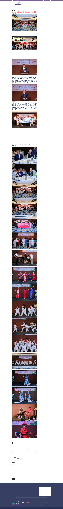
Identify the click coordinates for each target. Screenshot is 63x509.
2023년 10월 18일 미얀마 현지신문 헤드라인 (32, 452)
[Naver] (46, 0)
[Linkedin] (44, 0)
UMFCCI (21, 7)
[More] (32, 448)
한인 (18, 7)
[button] (50, 7)
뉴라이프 (50, 508)
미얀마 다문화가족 (15, 443)
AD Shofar (14, 13)
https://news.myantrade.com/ (20, 457)
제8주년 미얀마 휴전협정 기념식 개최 (16, 452)
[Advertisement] (24, 34)
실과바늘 (48, 508)
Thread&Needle (27, 7)
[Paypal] (48, 0)
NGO (23, 7)
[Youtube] (50, 0)
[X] (49, 0)
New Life (32, 7)
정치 (16, 7)
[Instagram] (43, 0)
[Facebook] (42, 0)
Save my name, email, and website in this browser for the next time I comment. (24, 476)
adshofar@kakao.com (29, 502)
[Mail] (45, 0)
